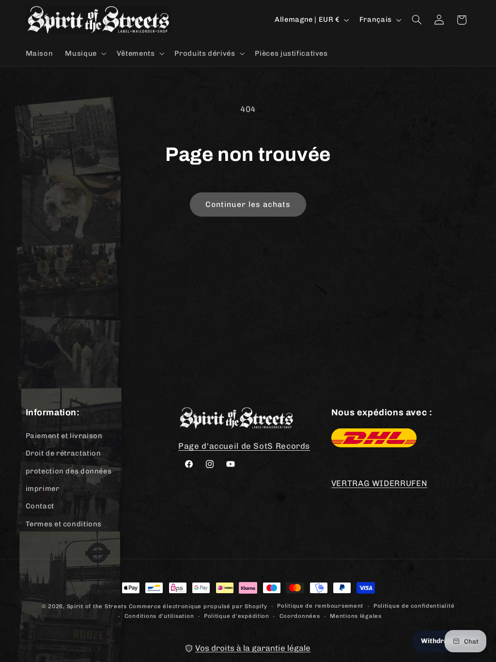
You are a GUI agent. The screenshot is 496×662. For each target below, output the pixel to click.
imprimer (43, 488)
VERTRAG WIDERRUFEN (379, 483)
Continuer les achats (248, 204)
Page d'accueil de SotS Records (244, 446)
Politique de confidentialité (414, 605)
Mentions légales (356, 616)
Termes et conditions (64, 524)
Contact (40, 506)
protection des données (69, 471)
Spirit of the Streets (97, 606)
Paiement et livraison (64, 435)
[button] (84, 53)
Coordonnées (299, 616)
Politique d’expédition (236, 616)
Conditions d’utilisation (159, 616)
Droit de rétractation (63, 453)
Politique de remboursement (320, 605)
